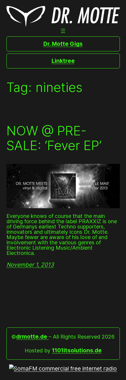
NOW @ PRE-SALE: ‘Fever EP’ (53, 138)
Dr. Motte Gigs (63, 43)
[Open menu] (63, 30)
